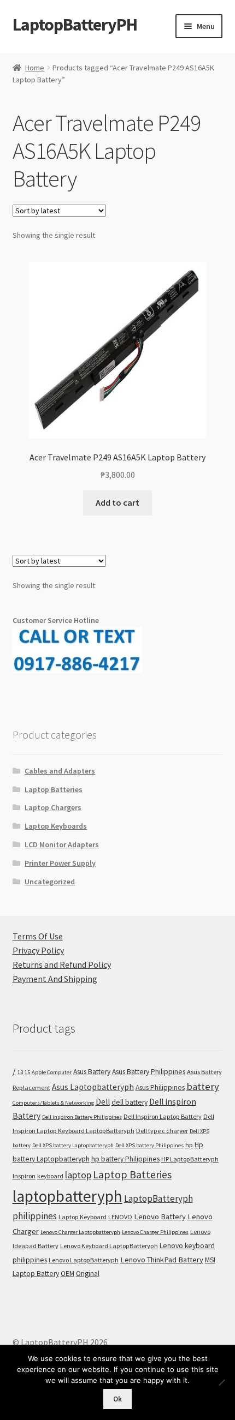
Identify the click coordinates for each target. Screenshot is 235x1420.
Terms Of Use (38, 936)
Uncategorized (50, 881)
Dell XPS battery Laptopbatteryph (73, 1145)
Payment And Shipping (55, 978)
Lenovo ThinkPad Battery (161, 1260)
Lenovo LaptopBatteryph (84, 1260)
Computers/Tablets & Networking (53, 1102)
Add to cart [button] (117, 502)
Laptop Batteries (54, 789)
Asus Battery (91, 1071)
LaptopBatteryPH (75, 24)
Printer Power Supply (60, 863)
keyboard (50, 1176)
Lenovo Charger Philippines (155, 1232)
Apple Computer (52, 1072)
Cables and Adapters (60, 771)
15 (27, 1072)
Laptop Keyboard (82, 1217)
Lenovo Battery (160, 1216)
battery (202, 1086)
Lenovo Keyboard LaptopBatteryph (109, 1246)
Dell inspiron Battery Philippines (82, 1117)
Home (34, 68)
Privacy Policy (38, 950)
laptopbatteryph (67, 1196)
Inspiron (24, 1176)
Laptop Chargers (53, 807)
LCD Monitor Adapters (62, 844)
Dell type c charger (162, 1131)
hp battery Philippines (125, 1159)
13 (20, 1072)
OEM (67, 1273)
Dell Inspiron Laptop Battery (163, 1116)
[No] (221, 1382)
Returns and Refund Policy (62, 964)
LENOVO (120, 1217)
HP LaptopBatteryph (190, 1159)
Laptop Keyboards (56, 826)
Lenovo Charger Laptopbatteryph (80, 1232)
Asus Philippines (160, 1087)
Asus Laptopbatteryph (93, 1087)
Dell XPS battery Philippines (149, 1145)
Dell (103, 1102)
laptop (78, 1175)
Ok (117, 1399)
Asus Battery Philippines (148, 1071)
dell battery (129, 1102)
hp (189, 1145)
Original (87, 1273)
